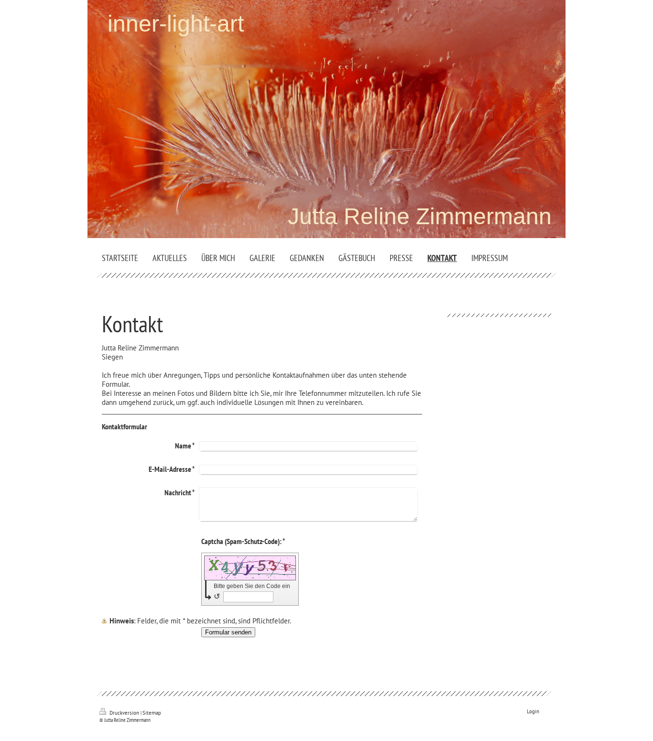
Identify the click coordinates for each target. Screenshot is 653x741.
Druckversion (124, 712)
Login (533, 711)
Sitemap (151, 712)
